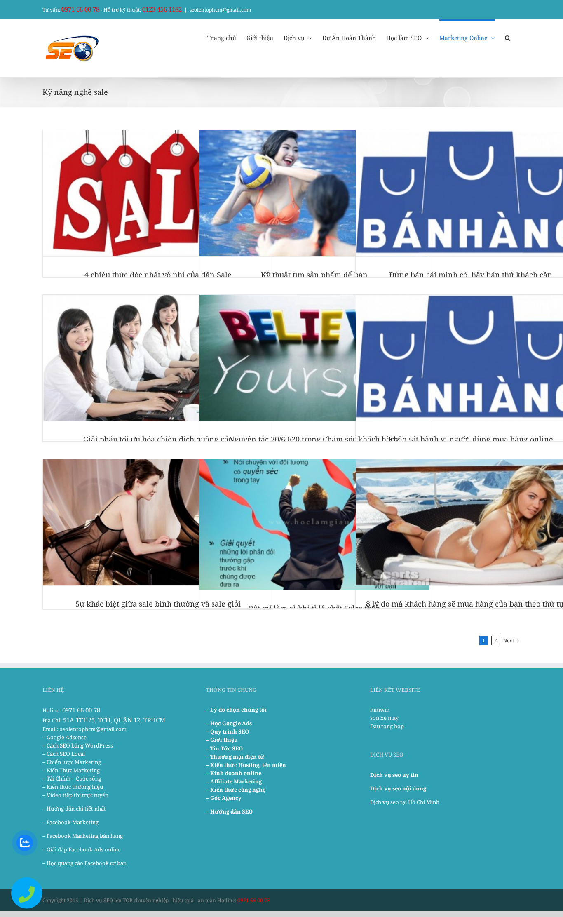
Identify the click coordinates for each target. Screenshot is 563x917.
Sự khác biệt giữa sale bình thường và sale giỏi (158, 604)
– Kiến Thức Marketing (71, 770)
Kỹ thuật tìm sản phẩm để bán (314, 275)
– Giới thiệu (222, 739)
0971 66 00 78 (80, 9)
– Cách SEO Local (63, 753)
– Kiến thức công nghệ (235, 789)
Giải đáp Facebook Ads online (84, 849)
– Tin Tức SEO (224, 748)
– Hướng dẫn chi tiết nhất (74, 808)
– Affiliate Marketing (234, 781)
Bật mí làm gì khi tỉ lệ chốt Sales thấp (314, 608)
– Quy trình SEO (227, 731)
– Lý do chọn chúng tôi (236, 709)
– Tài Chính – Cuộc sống (71, 778)
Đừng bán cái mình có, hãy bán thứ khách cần (470, 275)
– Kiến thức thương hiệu (72, 786)
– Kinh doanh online (233, 773)
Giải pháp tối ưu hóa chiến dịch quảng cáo (157, 439)
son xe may (384, 718)
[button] (507, 37)
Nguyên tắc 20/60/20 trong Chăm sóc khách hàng (314, 439)
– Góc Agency (224, 798)
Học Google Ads (231, 723)
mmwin (379, 709)
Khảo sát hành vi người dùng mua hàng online (470, 439)
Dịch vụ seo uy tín (394, 774)
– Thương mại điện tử (235, 756)
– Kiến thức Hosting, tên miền (246, 765)
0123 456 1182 (162, 9)
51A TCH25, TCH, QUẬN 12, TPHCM (114, 720)
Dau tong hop (387, 726)
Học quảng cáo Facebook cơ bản (87, 863)
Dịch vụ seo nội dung (398, 788)
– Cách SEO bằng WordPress (77, 745)
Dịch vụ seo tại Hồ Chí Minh (404, 802)
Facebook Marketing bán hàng (85, 835)
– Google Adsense (64, 737)
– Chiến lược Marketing (71, 762)
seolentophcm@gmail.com (220, 9)
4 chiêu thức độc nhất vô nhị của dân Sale (158, 275)
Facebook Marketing (73, 822)
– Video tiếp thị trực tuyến (75, 795)
